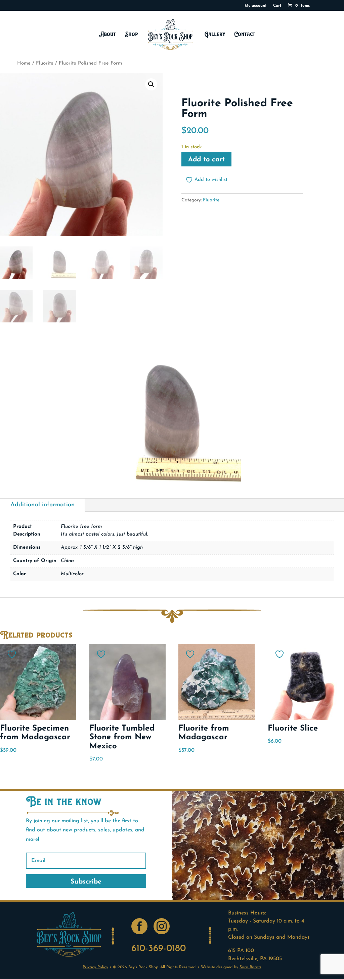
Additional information (42, 505)
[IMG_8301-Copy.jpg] (172, 483)
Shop (131, 34)
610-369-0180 (158, 948)
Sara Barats (250, 967)
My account (256, 6)
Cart (277, 6)
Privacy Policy (95, 967)
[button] (151, 84)
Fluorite (44, 63)
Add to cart (206, 159)
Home (24, 63)
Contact (244, 34)
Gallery (214, 34)
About (107, 34)
